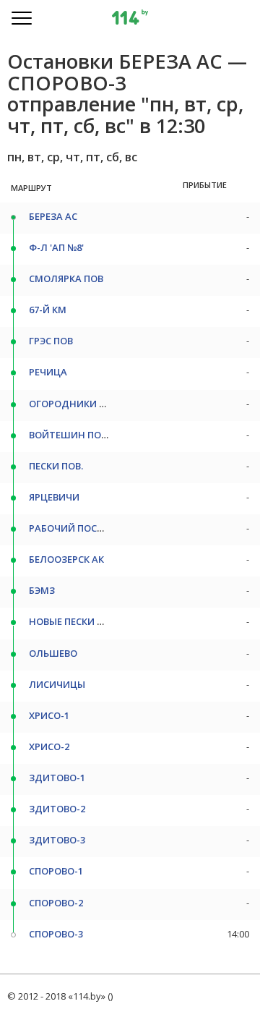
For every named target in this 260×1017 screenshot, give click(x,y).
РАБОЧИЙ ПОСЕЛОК (75, 528)
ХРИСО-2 (49, 746)
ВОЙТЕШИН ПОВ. (69, 434)
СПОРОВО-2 (56, 902)
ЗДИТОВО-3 (57, 839)
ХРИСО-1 (49, 715)
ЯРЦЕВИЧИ (54, 496)
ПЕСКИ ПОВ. (56, 465)
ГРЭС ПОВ (51, 340)
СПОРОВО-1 (56, 870)
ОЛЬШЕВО (53, 653)
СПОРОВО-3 (56, 933)
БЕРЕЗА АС (53, 216)
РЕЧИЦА (48, 371)
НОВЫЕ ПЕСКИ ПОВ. (73, 621)
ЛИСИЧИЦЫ (57, 684)
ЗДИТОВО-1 (57, 777)
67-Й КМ (47, 309)
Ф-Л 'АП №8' (56, 247)
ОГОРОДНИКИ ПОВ (73, 403)
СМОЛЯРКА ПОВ (66, 278)
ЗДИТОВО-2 (57, 808)
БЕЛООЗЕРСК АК (66, 559)
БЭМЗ (42, 590)
